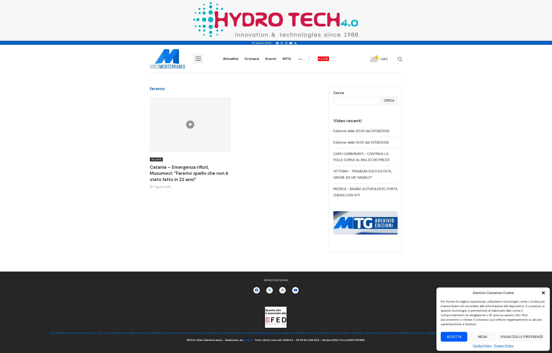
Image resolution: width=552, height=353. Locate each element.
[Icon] (190, 124)
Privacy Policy (504, 346)
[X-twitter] (269, 290)
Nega (482, 337)
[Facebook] (277, 43)
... (300, 57)
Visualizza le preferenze (521, 337)
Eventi (270, 58)
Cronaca (252, 58)
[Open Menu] (198, 59)
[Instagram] (286, 43)
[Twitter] (281, 43)
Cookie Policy (482, 346)
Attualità (230, 58)
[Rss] (295, 43)
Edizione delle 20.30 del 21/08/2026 (361, 131)
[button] (543, 293)
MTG (287, 58)
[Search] (400, 59)
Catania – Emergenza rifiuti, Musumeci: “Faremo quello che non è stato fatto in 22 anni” (189, 173)
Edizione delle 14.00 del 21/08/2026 (361, 142)
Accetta (454, 337)
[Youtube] (291, 43)
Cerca (338, 93)
